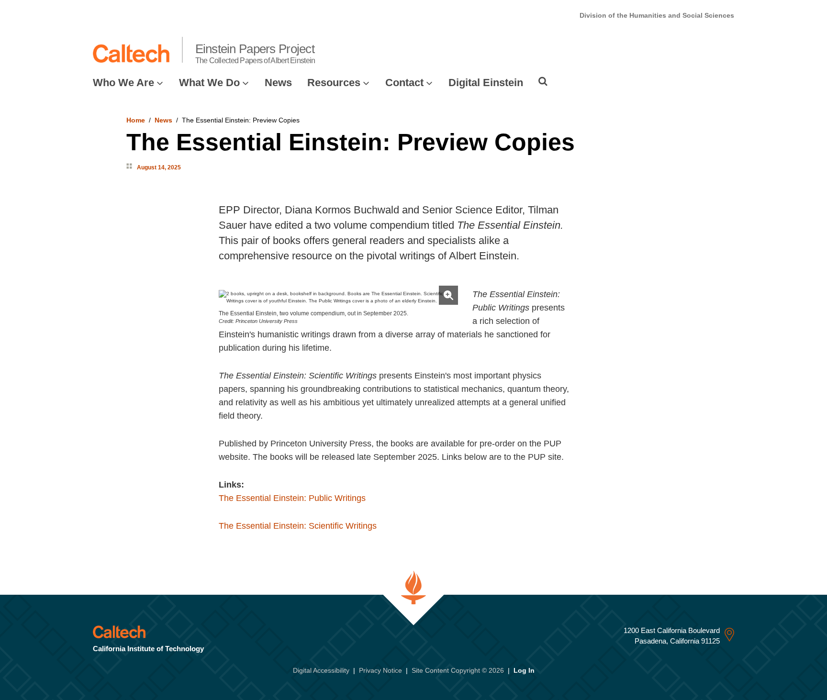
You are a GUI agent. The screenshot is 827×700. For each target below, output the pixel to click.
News (278, 83)
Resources (333, 83)
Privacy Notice (380, 670)
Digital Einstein (485, 83)
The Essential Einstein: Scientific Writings (298, 526)
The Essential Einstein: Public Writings (292, 498)
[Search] (543, 81)
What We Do (209, 83)
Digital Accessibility (321, 670)
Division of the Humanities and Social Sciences (657, 15)
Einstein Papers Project (255, 53)
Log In (524, 670)
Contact (404, 83)
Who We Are (123, 83)
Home (135, 120)
